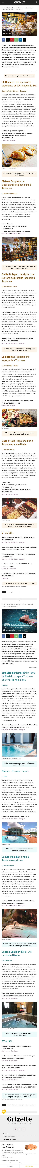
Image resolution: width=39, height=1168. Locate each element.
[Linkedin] (20, 40)
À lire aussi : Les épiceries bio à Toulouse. (19, 76)
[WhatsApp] (16, 40)
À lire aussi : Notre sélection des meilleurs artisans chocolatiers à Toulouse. (19, 526)
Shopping (9, 592)
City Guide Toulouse (12, 8)
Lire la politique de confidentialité (10, 1160)
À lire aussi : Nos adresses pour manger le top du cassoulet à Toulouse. (19, 267)
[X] (8, 40)
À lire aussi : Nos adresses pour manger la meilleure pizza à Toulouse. (19, 434)
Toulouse (16, 592)
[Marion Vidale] (4, 34)
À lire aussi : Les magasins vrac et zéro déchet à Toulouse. (19, 174)
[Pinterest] (12, 40)
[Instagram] (19, 1129)
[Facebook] (3, 40)
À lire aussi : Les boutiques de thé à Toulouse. (19, 584)
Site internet (6, 233)
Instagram (13, 140)
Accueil (3, 8)
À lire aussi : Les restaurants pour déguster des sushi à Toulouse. (19, 350)
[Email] (24, 40)
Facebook (5, 140)
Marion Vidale (11, 33)
